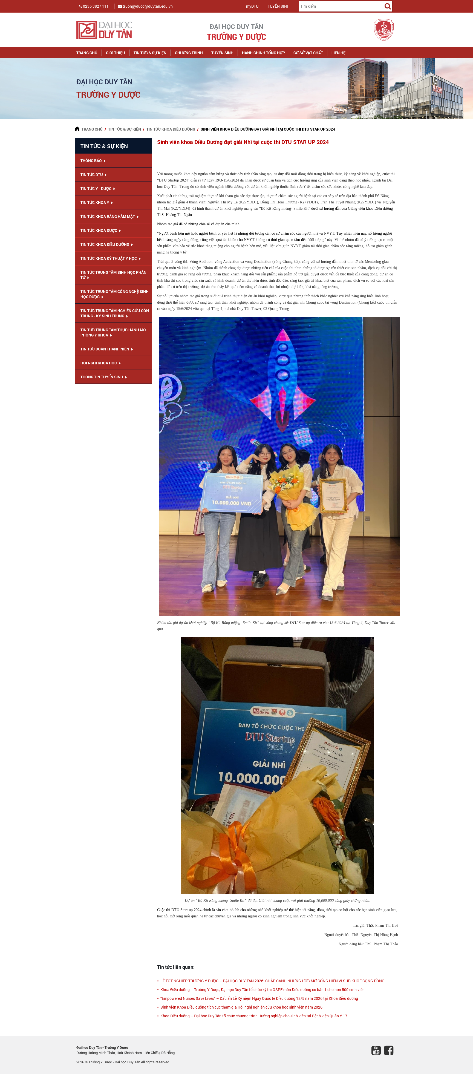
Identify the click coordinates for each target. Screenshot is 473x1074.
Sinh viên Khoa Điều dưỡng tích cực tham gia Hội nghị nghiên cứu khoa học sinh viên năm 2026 (241, 1007)
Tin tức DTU (92, 174)
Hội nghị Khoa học (99, 362)
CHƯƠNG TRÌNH (189, 52)
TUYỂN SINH (279, 6)
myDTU (252, 6)
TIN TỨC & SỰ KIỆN (150, 52)
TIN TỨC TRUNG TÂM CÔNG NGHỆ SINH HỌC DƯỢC (114, 294)
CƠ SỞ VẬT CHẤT (308, 52)
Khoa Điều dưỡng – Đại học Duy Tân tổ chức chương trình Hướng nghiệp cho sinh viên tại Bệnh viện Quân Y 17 (253, 1015)
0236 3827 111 (95, 6)
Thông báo (91, 160)
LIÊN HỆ (338, 52)
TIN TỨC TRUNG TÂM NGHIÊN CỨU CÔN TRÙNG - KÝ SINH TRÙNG (114, 313)
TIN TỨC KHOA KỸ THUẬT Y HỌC (109, 258)
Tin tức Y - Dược (96, 188)
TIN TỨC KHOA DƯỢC (99, 230)
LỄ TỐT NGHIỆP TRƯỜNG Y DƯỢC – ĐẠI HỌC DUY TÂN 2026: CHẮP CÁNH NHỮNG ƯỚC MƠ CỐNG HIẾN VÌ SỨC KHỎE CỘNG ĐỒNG (272, 980)
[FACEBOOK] (390, 1051)
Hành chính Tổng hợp (263, 52)
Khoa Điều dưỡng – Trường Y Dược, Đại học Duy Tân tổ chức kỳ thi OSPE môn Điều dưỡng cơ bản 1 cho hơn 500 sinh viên (262, 989)
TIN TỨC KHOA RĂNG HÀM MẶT (108, 216)
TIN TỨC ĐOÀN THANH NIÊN (105, 349)
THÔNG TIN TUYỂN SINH (102, 376)
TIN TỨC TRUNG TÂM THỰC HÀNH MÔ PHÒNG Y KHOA (113, 332)
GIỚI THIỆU (115, 52)
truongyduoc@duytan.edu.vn (147, 6)
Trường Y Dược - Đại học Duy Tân (114, 1061)
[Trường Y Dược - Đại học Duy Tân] (113, 30)
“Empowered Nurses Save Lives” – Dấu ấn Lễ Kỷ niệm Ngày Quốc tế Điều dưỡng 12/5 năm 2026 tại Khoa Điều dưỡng (259, 998)
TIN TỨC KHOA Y (95, 202)
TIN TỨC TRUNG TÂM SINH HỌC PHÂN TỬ (113, 275)
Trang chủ (86, 52)
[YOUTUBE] (377, 1051)
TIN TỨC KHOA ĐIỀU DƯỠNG (170, 129)
